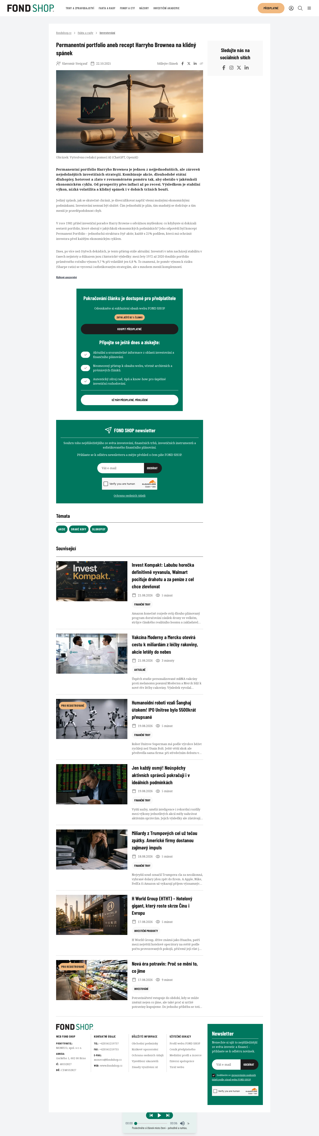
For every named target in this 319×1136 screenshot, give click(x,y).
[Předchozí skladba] (151, 1115)
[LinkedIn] (246, 67)
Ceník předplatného (182, 1049)
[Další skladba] (168, 1115)
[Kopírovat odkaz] (201, 63)
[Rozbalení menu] (309, 8)
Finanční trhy (142, 604)
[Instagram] (231, 67)
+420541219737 (109, 1043)
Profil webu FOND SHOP (185, 1043)
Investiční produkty (146, 931)
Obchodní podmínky (145, 1043)
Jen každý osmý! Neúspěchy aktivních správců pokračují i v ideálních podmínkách (161, 774)
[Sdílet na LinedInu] (195, 63)
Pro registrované (72, 705)
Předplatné (271, 8)
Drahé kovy (78, 529)
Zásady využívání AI (145, 1067)
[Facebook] (224, 67)
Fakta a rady (107, 8)
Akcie (61, 529)
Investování (107, 33)
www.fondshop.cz (111, 1065)
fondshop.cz (63, 33)
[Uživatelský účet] (291, 8)
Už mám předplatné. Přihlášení (130, 400)
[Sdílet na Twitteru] (189, 63)
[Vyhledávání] (300, 8)
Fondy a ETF (127, 8)
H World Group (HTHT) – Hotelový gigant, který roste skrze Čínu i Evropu (162, 905)
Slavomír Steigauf (74, 63)
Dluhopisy (99, 529)
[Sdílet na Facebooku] (182, 63)
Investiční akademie (166, 8)
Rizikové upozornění (66, 277)
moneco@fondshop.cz (108, 1059)
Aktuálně (139, 669)
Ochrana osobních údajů (129, 495)
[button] (159, 1115)
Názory (144, 8)
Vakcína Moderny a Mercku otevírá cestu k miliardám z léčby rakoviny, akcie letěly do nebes (165, 644)
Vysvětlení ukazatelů (145, 1061)
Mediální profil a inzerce (186, 1055)
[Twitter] (239, 67)
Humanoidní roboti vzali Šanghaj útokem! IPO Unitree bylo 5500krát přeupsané (164, 709)
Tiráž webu (177, 1067)
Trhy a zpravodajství (80, 8)
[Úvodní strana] (131, 1027)
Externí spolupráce (182, 1061)
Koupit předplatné (129, 329)
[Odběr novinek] (129, 468)
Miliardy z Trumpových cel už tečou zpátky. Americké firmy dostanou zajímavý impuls (164, 840)
